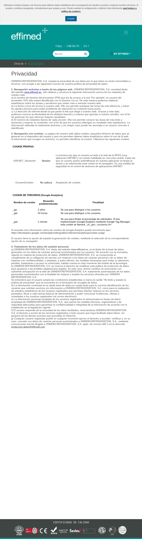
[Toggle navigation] (126, 32)
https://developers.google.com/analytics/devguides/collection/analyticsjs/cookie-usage (58, 232)
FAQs (59, 46)
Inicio (18, 63)
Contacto (73, 46)
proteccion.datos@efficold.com (28, 326)
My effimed (121, 53)
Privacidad (35, 63)
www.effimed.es (79, 249)
